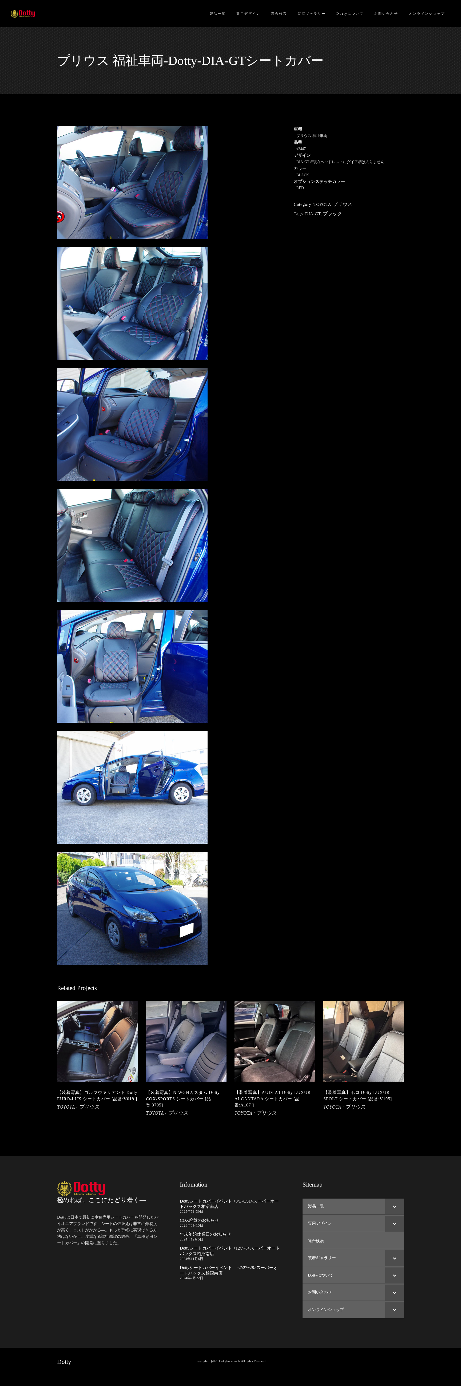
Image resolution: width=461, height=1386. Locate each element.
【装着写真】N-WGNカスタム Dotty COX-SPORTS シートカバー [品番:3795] (183, 1098)
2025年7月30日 (191, 1212)
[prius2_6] (171, 545)
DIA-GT (313, 213)
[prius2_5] (171, 787)
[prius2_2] (171, 182)
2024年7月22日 (191, 1278)
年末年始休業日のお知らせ (205, 1234)
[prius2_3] (171, 424)
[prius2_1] (171, 303)
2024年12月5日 (191, 1239)
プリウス (342, 204)
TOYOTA (322, 204)
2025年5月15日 (191, 1225)
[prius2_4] (171, 666)
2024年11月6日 (191, 1259)
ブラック (332, 213)
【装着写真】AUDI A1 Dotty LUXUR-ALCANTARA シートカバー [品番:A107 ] (273, 1098)
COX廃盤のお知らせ (199, 1220)
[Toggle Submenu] (394, 1207)
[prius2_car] (171, 908)
